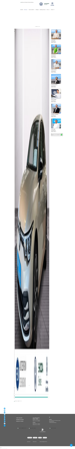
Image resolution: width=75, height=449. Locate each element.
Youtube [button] (45, 437)
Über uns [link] (48, 9)
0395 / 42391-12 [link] (54, 42)
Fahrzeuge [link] (25, 9)
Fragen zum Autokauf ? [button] (55, 134)
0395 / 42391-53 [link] (54, 57)
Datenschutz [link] (35, 441)
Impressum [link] (28, 441)
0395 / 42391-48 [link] (54, 72)
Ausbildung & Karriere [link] (43, 9)
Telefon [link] (17, 417)
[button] (4, 426)
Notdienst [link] (17, 421)
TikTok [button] (40, 437)
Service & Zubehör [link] (31, 9)
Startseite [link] (21, 9)
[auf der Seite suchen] (0, 447)
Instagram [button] (30, 437)
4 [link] (37, 26)
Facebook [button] (35, 437)
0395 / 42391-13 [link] (54, 131)
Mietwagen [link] (37, 9)
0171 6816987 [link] (21, 421)
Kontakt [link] (52, 9)
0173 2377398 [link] (22, 419)
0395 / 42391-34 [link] (54, 116)
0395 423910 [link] (20, 417)
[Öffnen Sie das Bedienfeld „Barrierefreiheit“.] (71, 445)
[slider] (14, 394)
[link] (29, 4)
